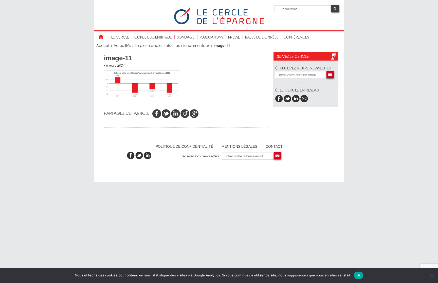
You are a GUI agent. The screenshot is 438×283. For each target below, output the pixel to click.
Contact (274, 146)
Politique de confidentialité (184, 146)
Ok (358, 275)
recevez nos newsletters (202, 156)
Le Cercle (120, 37)
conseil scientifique (153, 37)
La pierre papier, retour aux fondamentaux (172, 45)
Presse (234, 37)
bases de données (261, 37)
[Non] (431, 275)
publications (211, 37)
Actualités (122, 45)
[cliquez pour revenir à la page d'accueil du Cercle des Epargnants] (219, 23)
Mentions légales (239, 146)
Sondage (185, 37)
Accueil (103, 45)
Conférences (296, 37)
